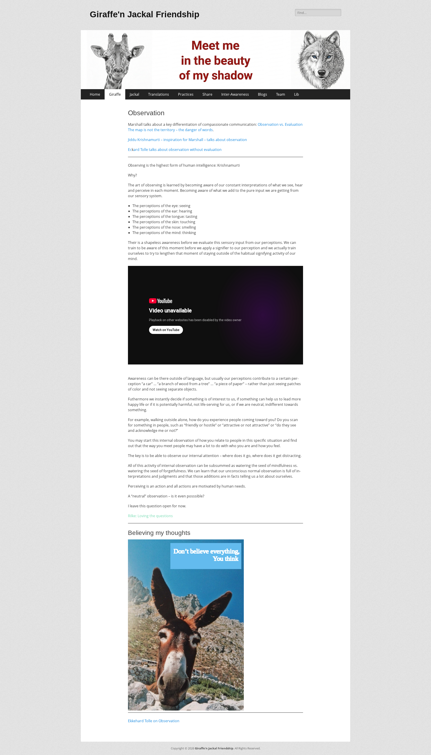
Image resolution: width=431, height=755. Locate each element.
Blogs (262, 94)
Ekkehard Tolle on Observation (153, 720)
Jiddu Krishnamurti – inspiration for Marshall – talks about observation (187, 139)
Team (280, 94)
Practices (186, 94)
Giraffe (115, 94)
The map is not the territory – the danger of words (170, 129)
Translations (158, 94)
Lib (296, 94)
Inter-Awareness (235, 94)
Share (207, 94)
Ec (130, 149)
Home (95, 94)
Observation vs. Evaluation (280, 124)
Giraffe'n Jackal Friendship (144, 14)
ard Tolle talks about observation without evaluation (178, 149)
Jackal (134, 94)
